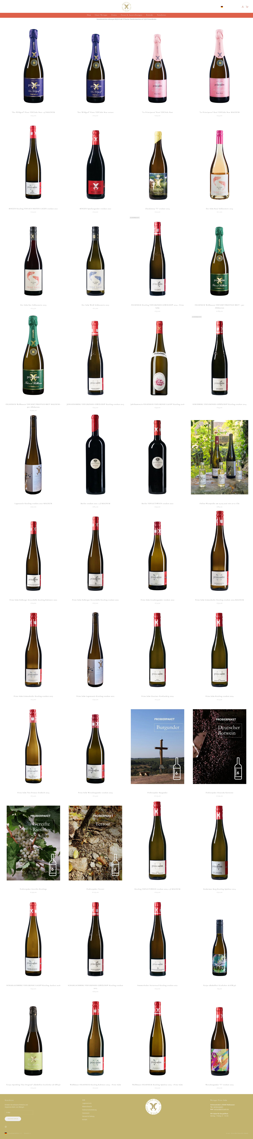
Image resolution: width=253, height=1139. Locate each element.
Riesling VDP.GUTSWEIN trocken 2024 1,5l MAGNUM (158, 889)
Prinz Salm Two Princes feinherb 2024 (33, 793)
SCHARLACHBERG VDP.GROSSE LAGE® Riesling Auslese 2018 (33, 985)
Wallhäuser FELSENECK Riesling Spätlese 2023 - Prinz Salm (157, 1085)
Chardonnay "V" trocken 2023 (157, 209)
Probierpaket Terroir (95, 889)
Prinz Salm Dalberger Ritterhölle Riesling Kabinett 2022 (33, 600)
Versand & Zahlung (88, 1116)
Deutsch (234, 6)
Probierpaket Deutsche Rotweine (219, 793)
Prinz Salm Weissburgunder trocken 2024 (95, 793)
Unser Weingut (101, 15)
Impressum (85, 1113)
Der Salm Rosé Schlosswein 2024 (219, 209)
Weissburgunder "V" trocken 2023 (220, 1085)
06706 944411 (218, 1107)
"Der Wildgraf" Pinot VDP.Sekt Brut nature (95, 112)
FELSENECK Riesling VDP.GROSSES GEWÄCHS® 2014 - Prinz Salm (157, 306)
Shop (89, 15)
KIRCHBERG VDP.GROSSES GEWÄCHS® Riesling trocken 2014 (220, 404)
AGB (83, 1100)
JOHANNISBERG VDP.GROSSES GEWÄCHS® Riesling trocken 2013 (95, 404)
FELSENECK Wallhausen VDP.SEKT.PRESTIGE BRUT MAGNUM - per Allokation (33, 405)
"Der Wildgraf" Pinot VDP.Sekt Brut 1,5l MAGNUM (33, 112)
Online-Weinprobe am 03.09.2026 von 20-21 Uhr (220, 503)
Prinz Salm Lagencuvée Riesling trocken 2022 (95, 696)
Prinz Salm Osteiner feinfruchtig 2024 (157, 696)
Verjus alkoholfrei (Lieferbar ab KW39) (219, 985)
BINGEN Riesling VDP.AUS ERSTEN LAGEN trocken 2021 (33, 209)
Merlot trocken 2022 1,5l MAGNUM (95, 503)
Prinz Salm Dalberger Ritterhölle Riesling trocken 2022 (95, 600)
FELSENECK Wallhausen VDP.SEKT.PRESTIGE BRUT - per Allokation (219, 306)
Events (114, 15)
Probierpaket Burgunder (157, 793)
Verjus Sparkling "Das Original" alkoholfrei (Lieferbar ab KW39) (33, 1085)
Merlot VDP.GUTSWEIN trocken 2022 (157, 503)
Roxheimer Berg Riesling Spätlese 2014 (219, 889)
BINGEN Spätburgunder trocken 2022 (95, 209)
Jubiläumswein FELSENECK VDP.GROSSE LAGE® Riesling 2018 (158, 404)
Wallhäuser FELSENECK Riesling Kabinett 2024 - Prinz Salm (95, 1085)
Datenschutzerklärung (89, 1110)
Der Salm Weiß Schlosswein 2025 (95, 305)
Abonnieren (13, 1119)
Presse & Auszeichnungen (131, 15)
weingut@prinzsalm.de (221, 1109)
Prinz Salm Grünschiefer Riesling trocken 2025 (33, 696)
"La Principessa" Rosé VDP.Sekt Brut (157, 112)
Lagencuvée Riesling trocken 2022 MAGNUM (33, 503)
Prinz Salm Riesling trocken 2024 (220, 696)
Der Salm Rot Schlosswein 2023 (33, 305)
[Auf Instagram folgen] (6, 1127)
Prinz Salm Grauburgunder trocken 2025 (157, 600)
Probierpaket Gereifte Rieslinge (33, 889)
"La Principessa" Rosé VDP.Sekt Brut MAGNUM (220, 112)
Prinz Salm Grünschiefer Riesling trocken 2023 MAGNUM (219, 600)
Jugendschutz (87, 1103)
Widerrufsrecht (87, 1106)
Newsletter (161, 15)
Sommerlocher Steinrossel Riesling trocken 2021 (157, 985)
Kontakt (149, 15)
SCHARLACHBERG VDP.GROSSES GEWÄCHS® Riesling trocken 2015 (95, 986)
